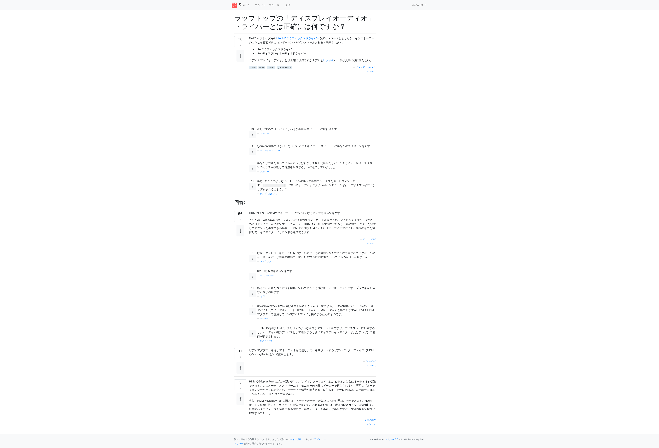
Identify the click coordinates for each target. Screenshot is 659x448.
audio (261, 67)
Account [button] (418, 5)
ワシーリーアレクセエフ (272, 150)
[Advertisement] (312, 97)
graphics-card (284, 67)
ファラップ (265, 261)
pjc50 (262, 296)
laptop (253, 67)
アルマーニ (265, 133)
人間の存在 (370, 420)
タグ (288, 5)
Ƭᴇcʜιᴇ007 (265, 318)
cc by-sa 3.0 (391, 439)
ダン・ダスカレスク (366, 67)
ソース (372, 71)
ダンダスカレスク (269, 193)
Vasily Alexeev (267, 275)
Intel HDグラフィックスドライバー (297, 38)
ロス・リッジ (266, 340)
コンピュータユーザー (268, 5)
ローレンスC (369, 239)
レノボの (328, 60)
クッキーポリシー (297, 439)
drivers (271, 67)
